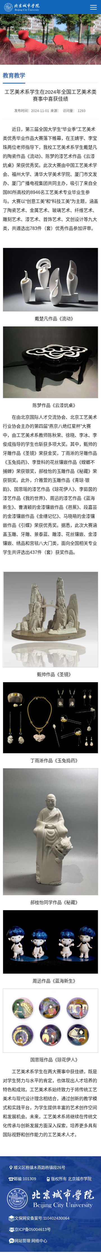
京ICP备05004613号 (33, 1229)
